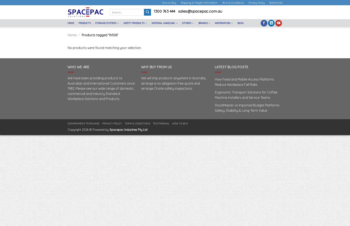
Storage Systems (105, 23)
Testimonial (275, 2)
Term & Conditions (233, 2)
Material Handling (163, 23)
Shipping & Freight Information (199, 2)
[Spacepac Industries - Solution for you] (86, 12)
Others (186, 23)
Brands (203, 23)
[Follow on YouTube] (278, 23)
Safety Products (134, 23)
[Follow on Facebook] (264, 23)
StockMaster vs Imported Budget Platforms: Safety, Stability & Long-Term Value (247, 107)
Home (71, 23)
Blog (241, 23)
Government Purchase (84, 123)
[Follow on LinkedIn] (271, 23)
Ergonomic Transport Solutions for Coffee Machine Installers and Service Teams (246, 95)
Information (222, 23)
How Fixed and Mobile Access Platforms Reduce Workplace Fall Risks (244, 82)
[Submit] (147, 12)
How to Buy (169, 2)
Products (85, 23)
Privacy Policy (257, 2)
